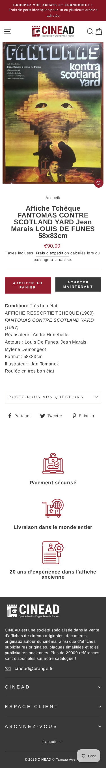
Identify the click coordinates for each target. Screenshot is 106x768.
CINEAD (18, 687)
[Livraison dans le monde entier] (53, 508)
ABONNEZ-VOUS (31, 726)
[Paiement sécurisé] (53, 463)
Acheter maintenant (78, 284)
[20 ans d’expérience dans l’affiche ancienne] (53, 553)
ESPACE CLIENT (32, 706)
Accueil (52, 198)
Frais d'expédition (52, 253)
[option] (53, 10)
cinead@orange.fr (33, 668)
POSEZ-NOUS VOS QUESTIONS (46, 397)
